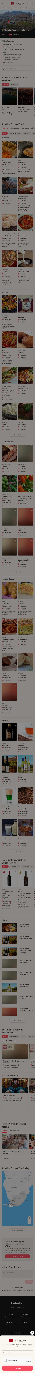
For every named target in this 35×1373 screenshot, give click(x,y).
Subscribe (17, 1368)
